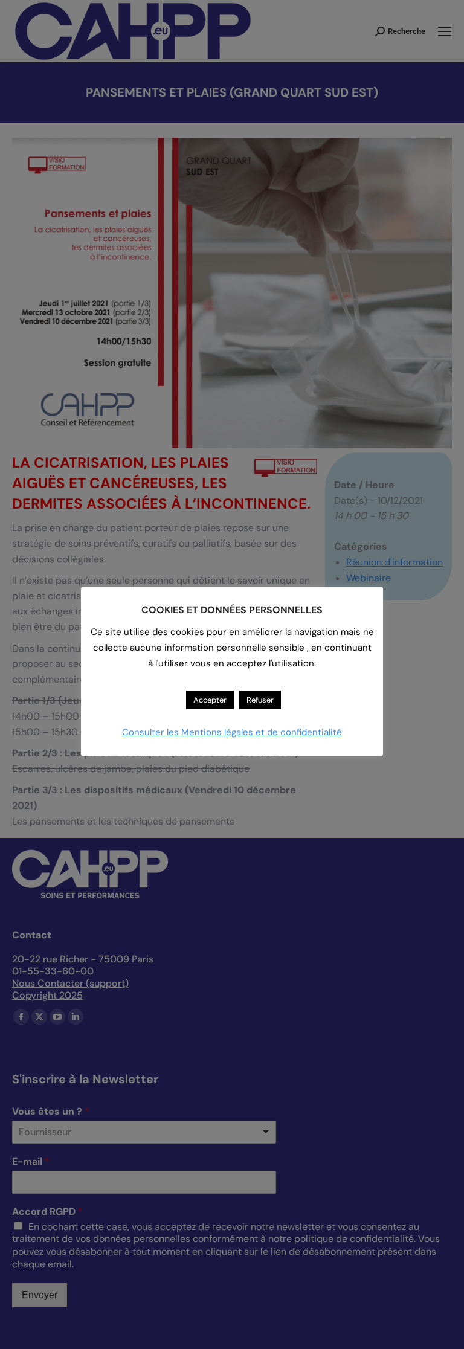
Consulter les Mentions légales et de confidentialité (232, 732)
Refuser (260, 700)
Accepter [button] (210, 700)
